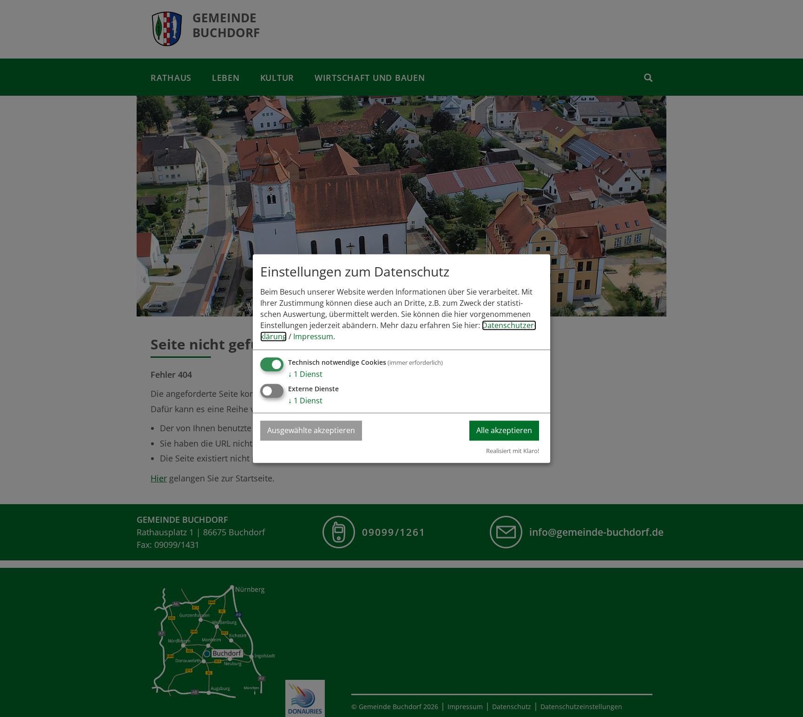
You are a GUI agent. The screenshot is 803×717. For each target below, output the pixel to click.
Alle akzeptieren (504, 430)
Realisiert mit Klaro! (512, 451)
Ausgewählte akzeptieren (311, 430)
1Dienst (305, 374)
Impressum (313, 336)
